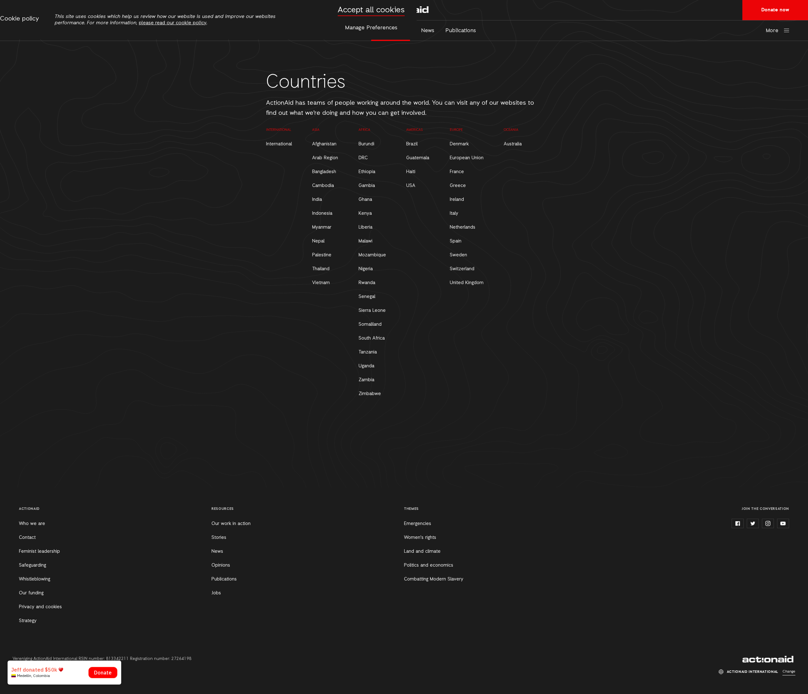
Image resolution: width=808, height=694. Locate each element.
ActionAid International (768, 659)
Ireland (457, 199)
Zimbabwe (370, 394)
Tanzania (368, 352)
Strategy (28, 621)
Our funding (31, 593)
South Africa (372, 338)
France (457, 172)
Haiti (410, 172)
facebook (738, 523)
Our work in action (231, 524)
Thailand (321, 269)
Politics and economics (428, 565)
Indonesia (322, 213)
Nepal (318, 241)
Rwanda (367, 283)
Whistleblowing (34, 579)
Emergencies (417, 524)
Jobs (216, 593)
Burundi (366, 144)
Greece (458, 186)
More (772, 30)
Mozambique (372, 255)
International (279, 144)
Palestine (321, 255)
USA (410, 186)
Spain (455, 241)
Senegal (367, 297)
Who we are (32, 524)
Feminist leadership (39, 551)
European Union (467, 158)
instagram (768, 523)
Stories (218, 537)
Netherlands (462, 227)
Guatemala (417, 158)
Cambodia (323, 186)
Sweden (458, 255)
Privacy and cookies (40, 607)
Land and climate (422, 551)
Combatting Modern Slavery (433, 579)
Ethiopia (367, 172)
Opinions (220, 565)
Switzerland (462, 269)
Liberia (365, 227)
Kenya (365, 213)
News (427, 30)
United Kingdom (467, 283)
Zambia (366, 380)
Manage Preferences (371, 28)
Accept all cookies (371, 10)
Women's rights (420, 537)
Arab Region (325, 158)
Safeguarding (32, 565)
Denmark (459, 144)
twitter (753, 523)
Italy (454, 213)
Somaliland (370, 324)
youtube (783, 523)
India (317, 199)
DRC (363, 158)
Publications (460, 30)
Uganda (366, 366)
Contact (27, 537)
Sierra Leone (372, 310)
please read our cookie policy (172, 23)
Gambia (367, 186)
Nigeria (366, 269)
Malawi (365, 241)
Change (788, 671)
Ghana (365, 199)
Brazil (412, 144)
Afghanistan (324, 144)
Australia (513, 144)
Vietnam (321, 283)
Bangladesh (324, 172)
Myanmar (321, 227)
